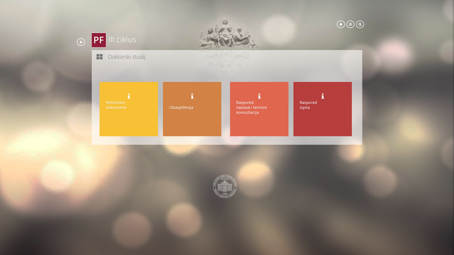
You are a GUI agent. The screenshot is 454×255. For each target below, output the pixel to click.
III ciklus (122, 39)
